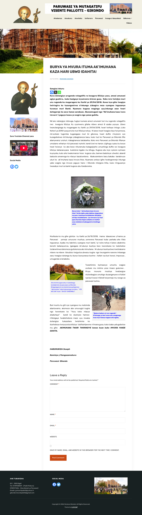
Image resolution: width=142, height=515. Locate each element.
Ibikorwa (126, 18)
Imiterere (89, 18)
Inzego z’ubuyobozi (113, 18)
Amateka (78, 18)
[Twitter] (16, 167)
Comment (54, 384)
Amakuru (68, 18)
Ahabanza (58, 18)
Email (53, 426)
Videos (129, 23)
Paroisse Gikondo (66, 79)
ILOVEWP (74, 507)
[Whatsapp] (59, 92)
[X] (55, 92)
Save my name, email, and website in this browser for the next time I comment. (84, 450)
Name (53, 414)
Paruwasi (99, 18)
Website (53, 437)
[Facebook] (51, 92)
